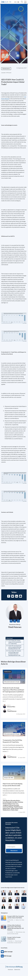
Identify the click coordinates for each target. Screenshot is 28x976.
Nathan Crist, (11, 803)
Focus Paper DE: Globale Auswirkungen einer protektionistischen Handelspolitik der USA (14, 653)
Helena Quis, (7, 808)
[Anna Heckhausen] (10, 899)
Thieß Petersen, (18, 807)
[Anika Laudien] (3, 899)
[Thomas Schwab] (17, 892)
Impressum (10, 969)
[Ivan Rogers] (24, 899)
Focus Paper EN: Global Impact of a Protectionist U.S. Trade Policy (14, 642)
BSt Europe (2, 956)
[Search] (21, 1)
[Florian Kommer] (3, 892)
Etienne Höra (11, 706)
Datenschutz (17, 969)
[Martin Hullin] (10, 906)
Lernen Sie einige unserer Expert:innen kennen (12, 887)
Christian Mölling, (8, 807)
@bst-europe (2, 951)
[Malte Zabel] (17, 899)
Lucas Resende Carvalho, (10, 802)
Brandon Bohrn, (15, 800)
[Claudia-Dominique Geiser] (3, 906)
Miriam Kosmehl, (14, 805)
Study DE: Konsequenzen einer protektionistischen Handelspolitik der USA (14, 647)
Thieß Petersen (14, 627)
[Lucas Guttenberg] (10, 892)
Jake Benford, (7, 800)
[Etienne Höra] (17, 906)
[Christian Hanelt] (24, 892)
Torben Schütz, (15, 808)
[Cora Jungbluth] (24, 906)
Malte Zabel (14, 810)
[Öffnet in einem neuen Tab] (14, 325)
